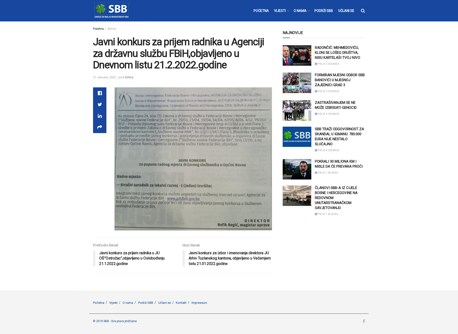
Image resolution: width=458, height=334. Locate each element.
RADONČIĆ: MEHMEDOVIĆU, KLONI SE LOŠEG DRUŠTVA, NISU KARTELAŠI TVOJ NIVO (337, 52)
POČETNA (261, 11)
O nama (128, 302)
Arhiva (112, 28)
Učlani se (164, 302)
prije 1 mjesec (327, 172)
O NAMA (300, 11)
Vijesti (113, 302)
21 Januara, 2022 (104, 77)
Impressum (199, 302)
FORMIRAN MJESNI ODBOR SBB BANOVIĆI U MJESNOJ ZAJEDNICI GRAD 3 (340, 80)
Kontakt (181, 302)
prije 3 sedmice (328, 63)
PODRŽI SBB (323, 11)
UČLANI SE (346, 11)
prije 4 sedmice (328, 113)
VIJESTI (280, 11)
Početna (98, 28)
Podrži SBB (145, 302)
